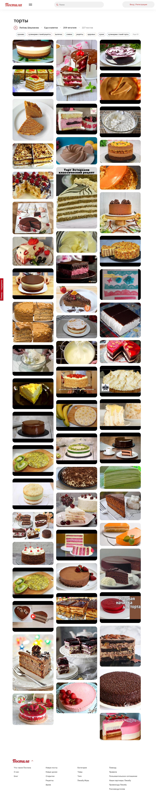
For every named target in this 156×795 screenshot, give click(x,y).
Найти (93, 5)
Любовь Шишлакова (29, 27)
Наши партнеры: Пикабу (120, 780)
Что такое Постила (22, 768)
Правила (113, 772)
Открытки (50, 776)
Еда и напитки (51, 27)
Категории (82, 768)
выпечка (58, 34)
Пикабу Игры (83, 780)
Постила (13, 4)
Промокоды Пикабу (118, 785)
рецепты (79, 34)
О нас (16, 772)
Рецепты (50, 780)
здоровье (91, 34)
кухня (101, 34)
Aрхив (48, 785)
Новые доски (51, 772)
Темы (80, 772)
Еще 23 (135, 34)
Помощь (112, 768)
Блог (16, 776)
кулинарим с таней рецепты (40, 34)
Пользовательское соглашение (123, 776)
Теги (80, 776)
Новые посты (51, 768)
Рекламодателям (117, 789)
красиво (21, 34)
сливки (69, 34)
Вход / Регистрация (138, 4)
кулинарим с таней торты (118, 34)
